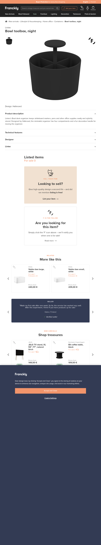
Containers (58, 21)
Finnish (93, 2)
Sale (35, 14)
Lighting (54, 14)
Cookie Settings (50, 398)
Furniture (44, 14)
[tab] (50, 113)
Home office (48, 21)
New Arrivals (9, 14)
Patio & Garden (90, 14)
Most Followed (23, 14)
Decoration (65, 14)
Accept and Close (50, 391)
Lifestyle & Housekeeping (30, 21)
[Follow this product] (92, 41)
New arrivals (14, 21)
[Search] (57, 8)
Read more (49, 241)
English (85, 2)
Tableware (77, 14)
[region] (50, 455)
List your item (49, 199)
